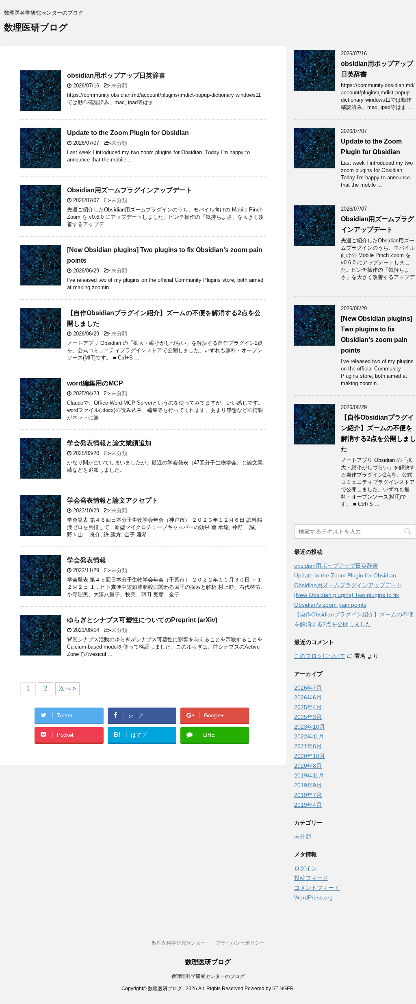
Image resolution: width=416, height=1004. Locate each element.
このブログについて (319, 656)
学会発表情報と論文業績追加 (109, 443)
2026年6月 (308, 697)
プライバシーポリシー (240, 943)
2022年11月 (309, 736)
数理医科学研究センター (179, 943)
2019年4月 (308, 804)
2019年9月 (308, 785)
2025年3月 (308, 717)
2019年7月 (308, 795)
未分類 (119, 86)
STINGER (283, 988)
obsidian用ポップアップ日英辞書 (116, 75)
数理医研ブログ (36, 27)
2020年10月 (309, 756)
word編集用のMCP (95, 383)
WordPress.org (313, 897)
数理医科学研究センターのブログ (208, 976)
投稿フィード (311, 878)
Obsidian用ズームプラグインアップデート (129, 190)
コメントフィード (317, 887)
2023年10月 (309, 726)
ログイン (305, 868)
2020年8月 (308, 765)
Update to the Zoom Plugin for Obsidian (128, 132)
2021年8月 (308, 746)
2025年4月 (308, 707)
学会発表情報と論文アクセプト (112, 500)
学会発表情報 (86, 560)
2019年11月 (309, 775)
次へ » (67, 688)
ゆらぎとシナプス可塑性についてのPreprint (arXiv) (142, 619)
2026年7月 (308, 687)
